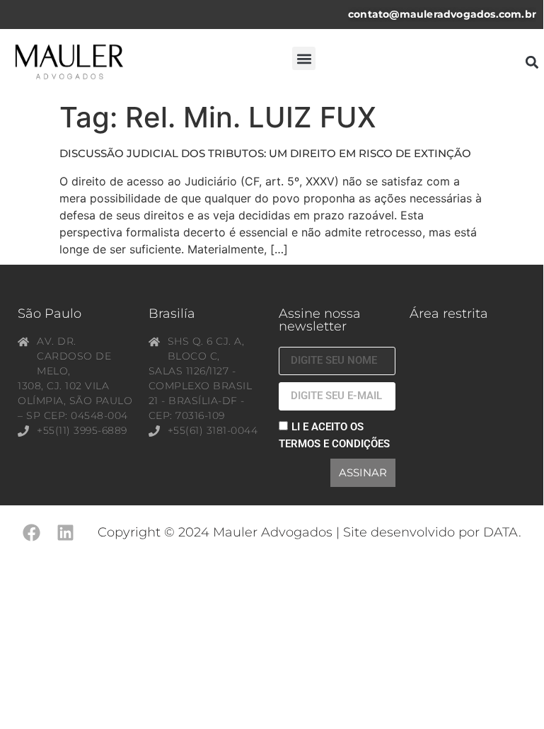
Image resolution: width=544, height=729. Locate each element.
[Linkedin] (65, 532)
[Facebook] (31, 532)
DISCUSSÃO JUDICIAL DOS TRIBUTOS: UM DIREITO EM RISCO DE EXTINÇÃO (265, 153)
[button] (304, 58)
